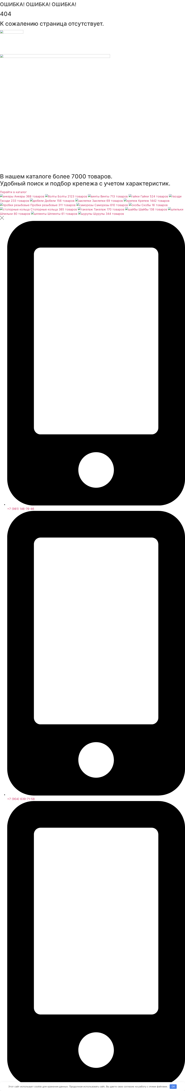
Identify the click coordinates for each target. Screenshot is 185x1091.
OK (173, 1086)
